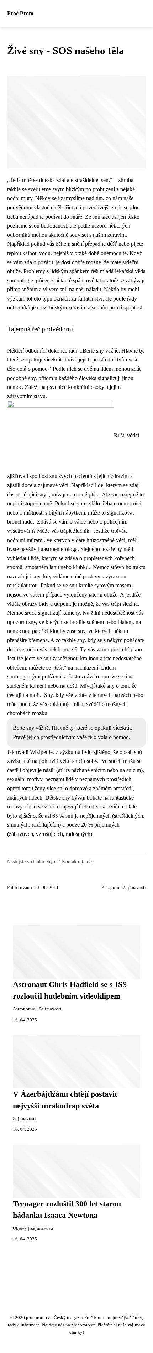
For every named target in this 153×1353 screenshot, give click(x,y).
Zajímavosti (134, 887)
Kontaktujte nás (77, 861)
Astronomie (24, 1008)
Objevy (20, 1228)
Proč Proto (20, 13)
